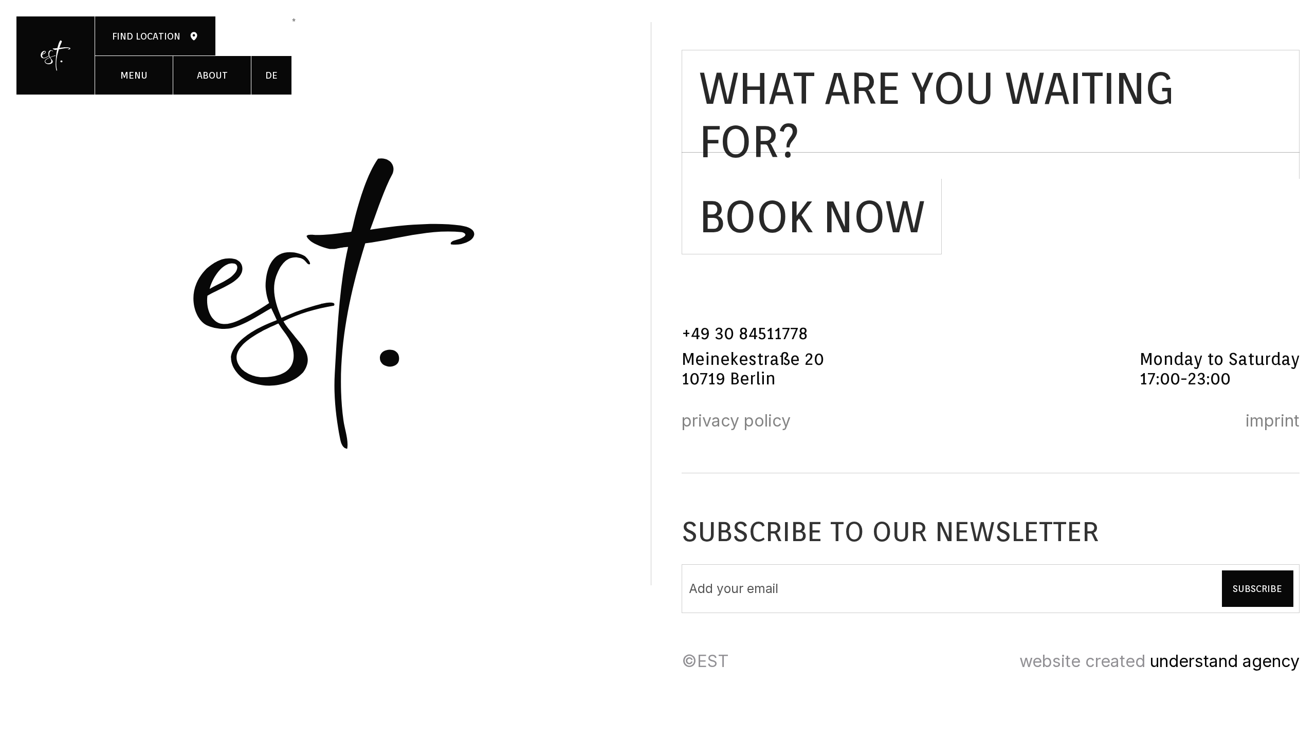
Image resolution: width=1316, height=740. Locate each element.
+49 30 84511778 (745, 333)
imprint (1273, 421)
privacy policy (736, 421)
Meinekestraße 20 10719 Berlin (755, 369)
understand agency (1225, 661)
